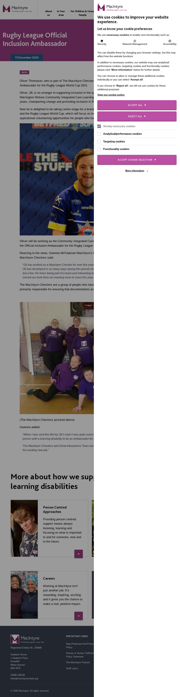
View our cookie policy (111, 94)
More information (134, 171)
